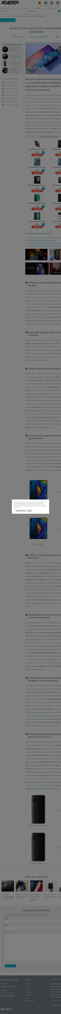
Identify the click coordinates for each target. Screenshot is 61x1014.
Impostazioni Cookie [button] (20, 510)
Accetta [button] (29, 510)
